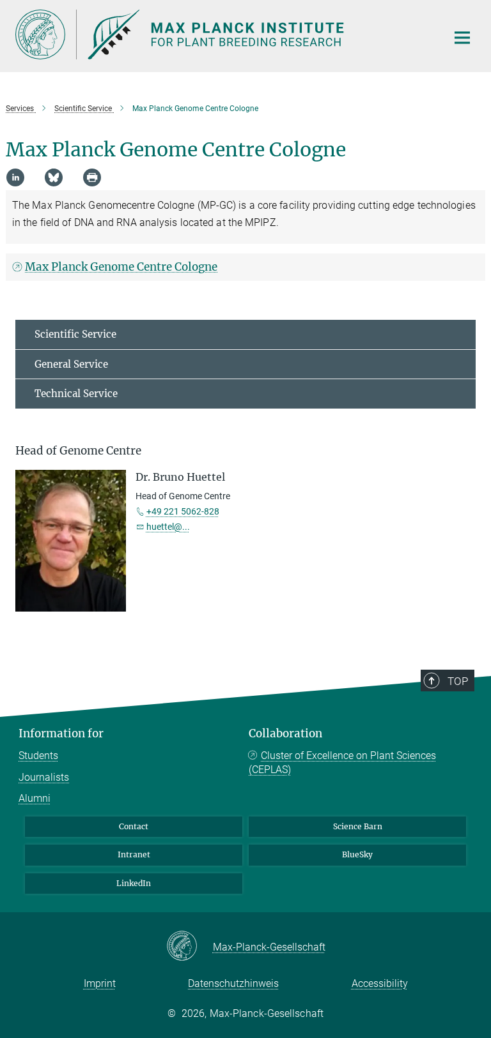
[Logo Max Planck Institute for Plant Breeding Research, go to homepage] (223, 34)
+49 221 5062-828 (182, 511)
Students (38, 755)
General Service (71, 364)
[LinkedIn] (15, 177)
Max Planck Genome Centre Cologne (121, 267)
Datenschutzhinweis (233, 983)
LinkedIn (133, 883)
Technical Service (76, 393)
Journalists (44, 777)
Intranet (134, 854)
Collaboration (285, 733)
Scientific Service (75, 334)
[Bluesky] (53, 177)
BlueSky (357, 854)
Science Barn (357, 826)
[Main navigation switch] (462, 37)
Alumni (35, 798)
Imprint (100, 983)
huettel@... (168, 527)
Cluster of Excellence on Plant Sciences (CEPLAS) (342, 762)
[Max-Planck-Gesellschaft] (189, 946)
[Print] (92, 177)
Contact (133, 826)
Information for (61, 733)
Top (458, 681)
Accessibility (380, 983)
